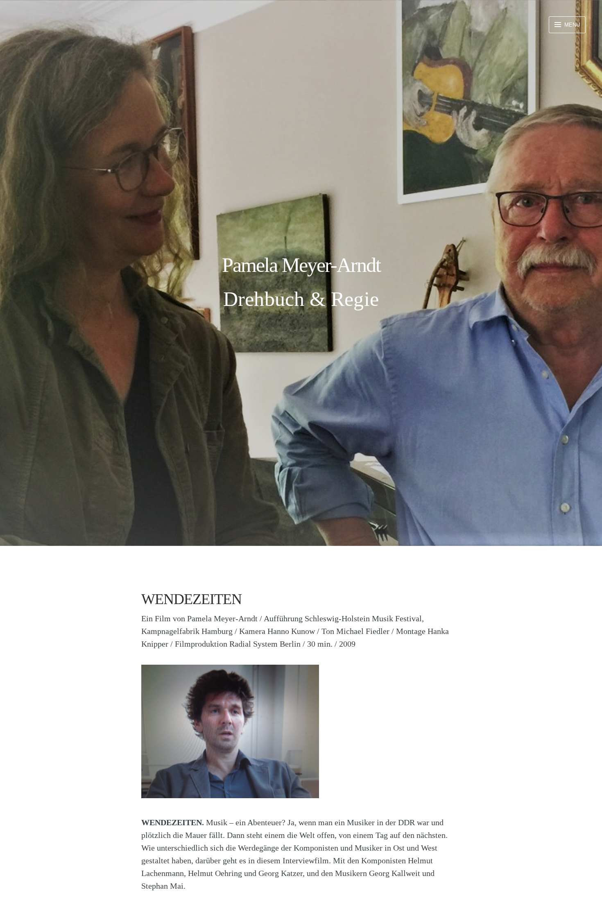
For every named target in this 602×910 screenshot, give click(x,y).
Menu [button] (571, 25)
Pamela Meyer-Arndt (301, 265)
